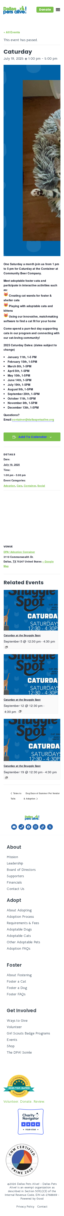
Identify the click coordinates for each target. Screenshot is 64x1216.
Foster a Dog (17, 988)
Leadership (15, 863)
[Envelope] (14, 827)
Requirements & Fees (23, 923)
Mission (12, 857)
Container (30, 485)
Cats (19, 485)
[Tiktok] (43, 827)
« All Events (12, 32)
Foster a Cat (16, 981)
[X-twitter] (50, 827)
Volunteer (14, 1027)
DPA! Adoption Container (19, 552)
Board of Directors (21, 869)
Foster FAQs (16, 994)
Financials (14, 882)
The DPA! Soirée (19, 1052)
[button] (45, 10)
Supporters (15, 876)
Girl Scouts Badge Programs (28, 1033)
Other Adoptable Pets (23, 942)
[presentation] (31, 610)
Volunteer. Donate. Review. (24, 1101)
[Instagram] (35, 827)
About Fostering (19, 975)
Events (12, 1039)
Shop (11, 1046)
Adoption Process (20, 916)
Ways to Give (17, 1020)
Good (40, 1198)
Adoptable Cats (19, 936)
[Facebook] (28, 827)
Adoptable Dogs (19, 929)
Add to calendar (32, 437)
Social (41, 485)
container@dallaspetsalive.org (33, 419)
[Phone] (21, 827)
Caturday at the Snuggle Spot (22, 635)
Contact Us (15, 889)
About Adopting (19, 910)
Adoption (9, 485)
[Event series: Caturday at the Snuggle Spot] (6, 647)
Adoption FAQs (18, 948)
